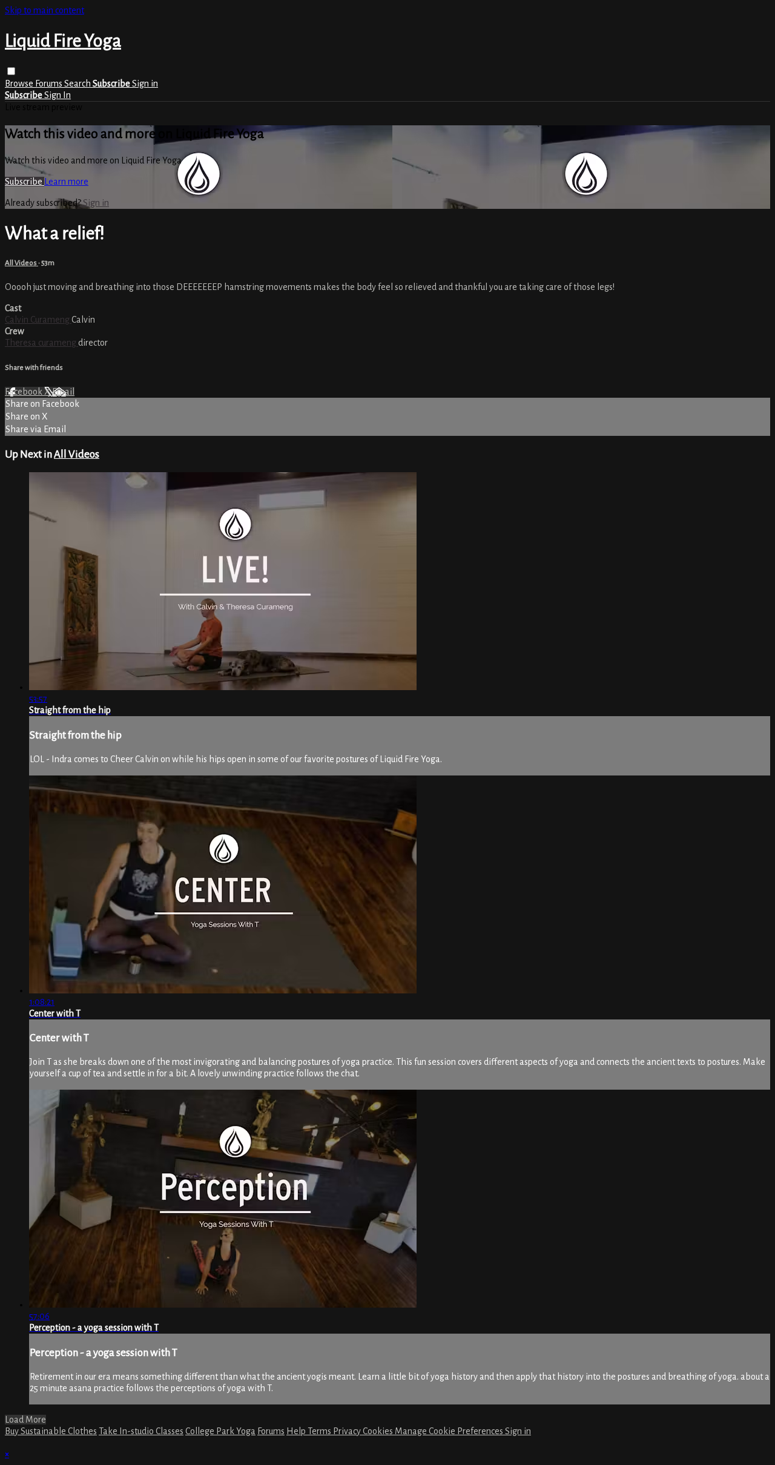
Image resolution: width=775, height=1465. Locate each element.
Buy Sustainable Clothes (51, 1431)
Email (63, 392)
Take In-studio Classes (141, 1431)
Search (78, 83)
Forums (49, 83)
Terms (320, 1431)
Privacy (348, 1431)
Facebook (24, 392)
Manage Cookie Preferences (450, 1431)
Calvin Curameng (38, 319)
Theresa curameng (41, 342)
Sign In (57, 95)
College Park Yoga (220, 1431)
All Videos (21, 262)
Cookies (379, 1431)
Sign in (145, 83)
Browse (20, 83)
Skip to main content (44, 10)
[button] (11, 71)
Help (297, 1431)
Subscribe (24, 181)
